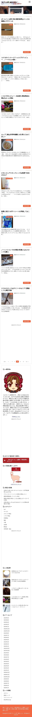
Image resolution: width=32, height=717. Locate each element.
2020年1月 (6, 687)
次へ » (27, 361)
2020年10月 (6, 676)
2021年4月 (6, 663)
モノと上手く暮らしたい (18, 713)
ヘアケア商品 (7, 515)
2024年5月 (6, 617)
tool (5, 509)
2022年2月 (6, 644)
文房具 (5, 524)
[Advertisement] (16, 343)
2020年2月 (6, 685)
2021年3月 (6, 665)
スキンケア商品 (7, 513)
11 (20, 361)
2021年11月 (6, 648)
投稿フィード (7, 695)
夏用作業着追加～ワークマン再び (11, 496)
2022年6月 (6, 637)
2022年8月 (6, 633)
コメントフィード (8, 697)
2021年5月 (6, 661)
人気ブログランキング (16, 484)
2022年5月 (6, 639)
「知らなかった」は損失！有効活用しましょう (17, 460)
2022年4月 (6, 641)
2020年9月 (6, 679)
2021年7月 (6, 657)
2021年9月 (6, 652)
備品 (5, 520)
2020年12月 (6, 672)
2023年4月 (6, 622)
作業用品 (6, 518)
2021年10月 (6, 650)
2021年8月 (6, 655)
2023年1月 (6, 626)
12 (23, 361)
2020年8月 (6, 681)
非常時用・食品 (7, 529)
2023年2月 (6, 624)
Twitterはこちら (16, 416)
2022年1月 (6, 646)
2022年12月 (6, 628)
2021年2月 (6, 668)
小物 (5, 522)
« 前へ (4, 361)
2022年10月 (6, 631)
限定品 (5, 526)
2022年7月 (6, 635)
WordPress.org (7, 699)
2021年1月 (6, 670)
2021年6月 (6, 659)
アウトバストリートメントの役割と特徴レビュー (15, 494)
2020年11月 (6, 674)
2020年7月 (6, 683)
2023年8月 (6, 620)
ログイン (6, 693)
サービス (6, 511)
